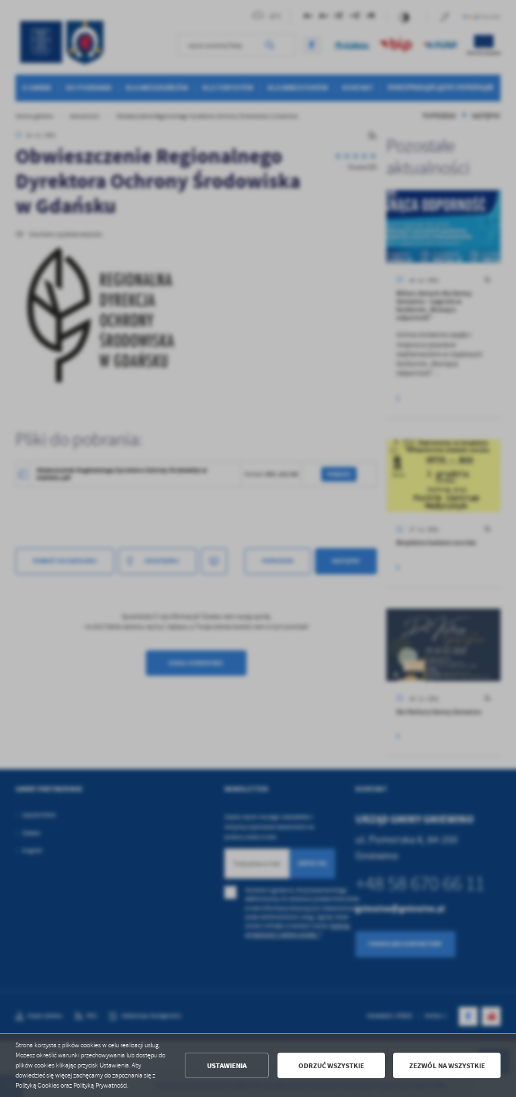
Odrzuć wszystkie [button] (331, 1066)
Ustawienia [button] (227, 1066)
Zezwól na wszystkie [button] (447, 1066)
